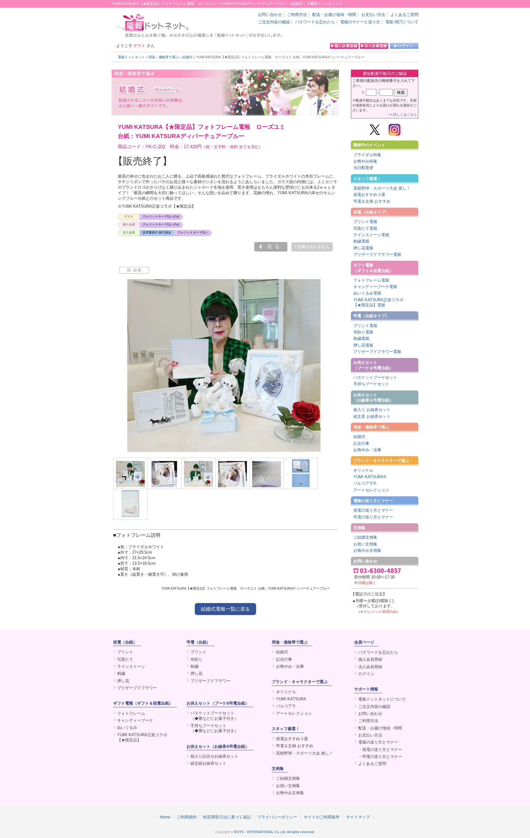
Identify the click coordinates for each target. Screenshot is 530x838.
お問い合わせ (270, 14)
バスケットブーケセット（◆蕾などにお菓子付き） (214, 716)
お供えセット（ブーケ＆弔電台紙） (373, 365)
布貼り (196, 659)
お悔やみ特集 (365, 161)
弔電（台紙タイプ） (371, 315)
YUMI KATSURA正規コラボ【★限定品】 (142, 737)
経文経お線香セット (208, 763)
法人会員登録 (370, 666)
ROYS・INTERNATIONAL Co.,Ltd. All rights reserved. (274, 832)
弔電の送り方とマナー (373, 517)
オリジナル (363, 470)
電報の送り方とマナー (373, 500)
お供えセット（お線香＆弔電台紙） (373, 397)
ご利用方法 (297, 14)
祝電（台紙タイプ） (371, 212)
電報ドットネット (131, 57)
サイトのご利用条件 (322, 817)
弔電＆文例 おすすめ (371, 201)
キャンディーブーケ (135, 720)
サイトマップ (358, 817)
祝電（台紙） (125, 642)
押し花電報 (363, 248)
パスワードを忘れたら (315, 22)
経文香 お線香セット (371, 416)
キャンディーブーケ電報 (375, 286)
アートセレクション (371, 490)
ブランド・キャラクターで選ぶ (381, 460)
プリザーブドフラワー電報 (377, 254)
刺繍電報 (361, 241)
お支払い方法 (373, 14)
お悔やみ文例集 (367, 550)
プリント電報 (365, 221)
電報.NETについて (401, 22)
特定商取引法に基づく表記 (227, 817)
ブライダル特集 (367, 154)
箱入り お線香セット (371, 409)
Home (165, 817)
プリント (125, 652)
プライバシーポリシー (277, 817)
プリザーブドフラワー (137, 688)
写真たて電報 (365, 228)
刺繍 (121, 673)
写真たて (125, 659)
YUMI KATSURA (291, 699)
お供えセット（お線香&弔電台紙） (217, 746)
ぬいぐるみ (127, 727)
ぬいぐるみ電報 (367, 293)
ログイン (366, 673)
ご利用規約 (187, 817)
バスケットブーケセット (375, 377)
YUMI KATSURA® (369, 477)
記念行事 (361, 443)
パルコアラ (286, 706)
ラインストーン (131, 666)
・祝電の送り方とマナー (380, 749)
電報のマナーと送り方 (360, 22)
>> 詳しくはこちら (403, 114)
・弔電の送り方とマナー (380, 756)
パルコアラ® (364, 483)
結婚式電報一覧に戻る (225, 609)
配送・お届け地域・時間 (334, 14)
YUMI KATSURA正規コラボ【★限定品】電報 (378, 302)
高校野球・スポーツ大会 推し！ (381, 188)
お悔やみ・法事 (367, 450)
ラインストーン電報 (371, 235)
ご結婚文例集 (365, 537)
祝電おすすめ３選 (369, 194)
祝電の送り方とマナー (373, 510)
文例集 (359, 527)
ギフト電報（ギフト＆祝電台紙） (373, 268)
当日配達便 (363, 167)
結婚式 (187, 57)
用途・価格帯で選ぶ (163, 57)
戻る (274, 246)
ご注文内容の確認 (274, 22)
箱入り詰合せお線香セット (214, 756)
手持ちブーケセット (371, 384)
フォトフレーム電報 (371, 280)
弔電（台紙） (198, 642)
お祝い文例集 (365, 544)
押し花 (123, 680)
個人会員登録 (370, 659)
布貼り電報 (363, 332)
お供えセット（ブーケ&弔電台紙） (217, 703)
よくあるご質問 (404, 14)
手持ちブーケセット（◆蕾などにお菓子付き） (214, 728)
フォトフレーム (131, 713)
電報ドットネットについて (382, 699)
